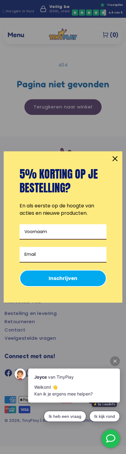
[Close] (115, 158)
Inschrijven (63, 278)
